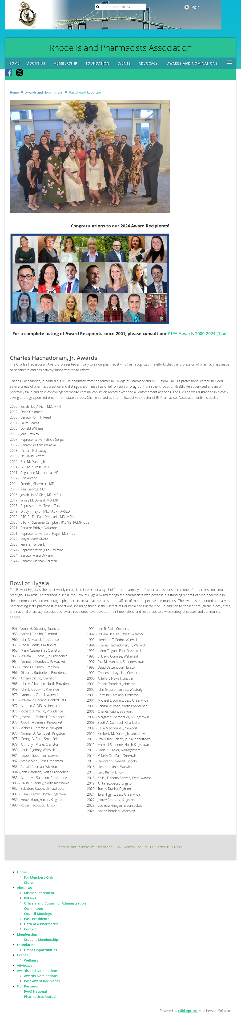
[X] (20, 73)
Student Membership (41, 939)
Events (22, 955)
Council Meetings (38, 913)
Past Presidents (36, 919)
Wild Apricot (188, 1010)
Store (28, 882)
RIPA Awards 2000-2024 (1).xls (198, 333)
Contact (30, 929)
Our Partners (27, 986)
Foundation (26, 944)
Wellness (31, 960)
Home (14, 92)
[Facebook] (9, 73)
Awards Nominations (41, 976)
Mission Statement (39, 893)
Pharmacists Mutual (40, 996)
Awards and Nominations (44, 92)
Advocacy (24, 965)
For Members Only (39, 877)
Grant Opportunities (40, 950)
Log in (195, 7)
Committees (34, 908)
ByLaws (30, 898)
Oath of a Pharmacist (41, 924)
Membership (27, 934)
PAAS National (35, 991)
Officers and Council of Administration (55, 903)
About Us (24, 887)
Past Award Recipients (42, 981)
